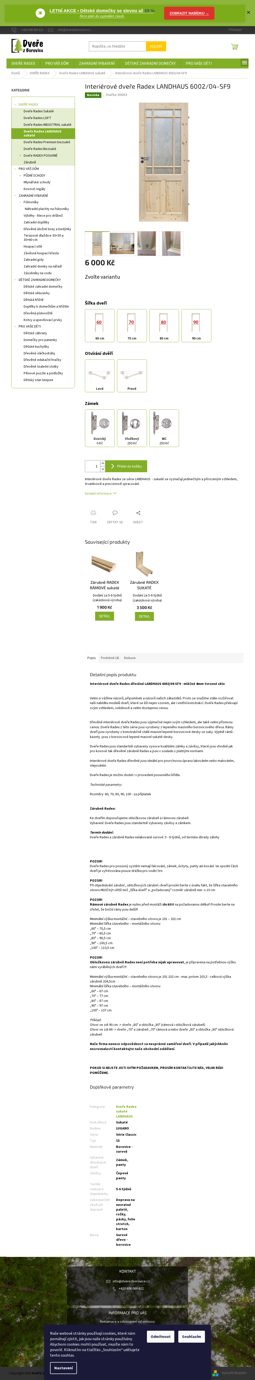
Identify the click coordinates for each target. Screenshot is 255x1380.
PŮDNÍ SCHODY (34, 175)
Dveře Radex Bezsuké (40, 148)
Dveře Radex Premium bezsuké (47, 142)
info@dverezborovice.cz (131, 1281)
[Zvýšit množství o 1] (102, 463)
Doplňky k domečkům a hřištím (46, 306)
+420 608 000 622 (131, 1288)
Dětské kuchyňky (36, 346)
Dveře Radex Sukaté (39, 111)
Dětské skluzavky (37, 293)
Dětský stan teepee (38, 380)
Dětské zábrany (35, 333)
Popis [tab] (91, 658)
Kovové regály (34, 189)
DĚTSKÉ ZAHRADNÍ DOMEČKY (40, 279)
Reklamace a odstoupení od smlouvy (127, 1321)
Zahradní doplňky (36, 222)
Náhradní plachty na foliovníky (47, 208)
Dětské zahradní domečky (43, 286)
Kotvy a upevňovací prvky (43, 320)
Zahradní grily (34, 259)
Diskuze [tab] (130, 658)
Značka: (116, 94)
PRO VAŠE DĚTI (30, 326)
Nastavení (63, 1368)
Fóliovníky (31, 202)
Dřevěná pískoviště (38, 313)
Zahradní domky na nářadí (43, 266)
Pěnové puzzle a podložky (43, 373)
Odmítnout (161, 1336)
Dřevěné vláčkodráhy (39, 353)
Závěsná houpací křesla (41, 253)
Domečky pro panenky (40, 339)
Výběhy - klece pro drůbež (43, 215)
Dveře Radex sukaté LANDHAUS (126, 1111)
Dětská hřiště (34, 299)
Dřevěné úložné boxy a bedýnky (47, 229)
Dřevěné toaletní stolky (41, 366)
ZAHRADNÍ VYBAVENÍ (33, 195)
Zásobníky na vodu (38, 273)
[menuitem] (23, 63)
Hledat (156, 46)
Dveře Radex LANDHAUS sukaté (43, 133)
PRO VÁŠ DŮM (29, 168)
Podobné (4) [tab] (110, 658)
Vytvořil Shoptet (234, 1373)
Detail (104, 616)
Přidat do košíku (129, 466)
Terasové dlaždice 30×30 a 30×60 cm (44, 237)
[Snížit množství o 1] (102, 469)
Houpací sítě (33, 246)
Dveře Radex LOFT (37, 118)
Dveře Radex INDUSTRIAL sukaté (47, 124)
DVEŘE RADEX (28, 104)
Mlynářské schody (37, 182)
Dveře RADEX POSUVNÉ (41, 155)
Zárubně (30, 162)
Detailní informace (98, 493)
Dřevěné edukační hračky (42, 359)
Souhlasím (191, 1336)
